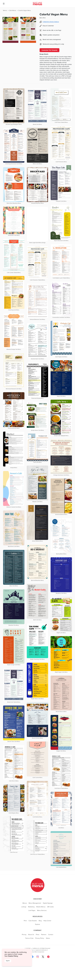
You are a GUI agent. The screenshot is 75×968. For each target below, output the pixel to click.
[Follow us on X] (43, 957)
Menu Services (42, 910)
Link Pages (31, 910)
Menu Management (35, 903)
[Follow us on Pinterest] (48, 957)
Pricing (24, 934)
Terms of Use (29, 938)
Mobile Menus (40, 907)
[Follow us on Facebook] (32, 957)
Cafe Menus (12, 10)
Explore (37, 924)
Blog (40, 920)
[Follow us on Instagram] (37, 957)
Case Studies (33, 920)
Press (37, 934)
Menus (5, 10)
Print (25, 920)
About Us (31, 934)
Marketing (31, 907)
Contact (50, 934)
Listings (23, 907)
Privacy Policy (39, 938)
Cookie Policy (13, 956)
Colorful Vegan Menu (24, 10)
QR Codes (50, 907)
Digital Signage (48, 903)
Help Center (47, 920)
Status (48, 938)
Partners (43, 934)
